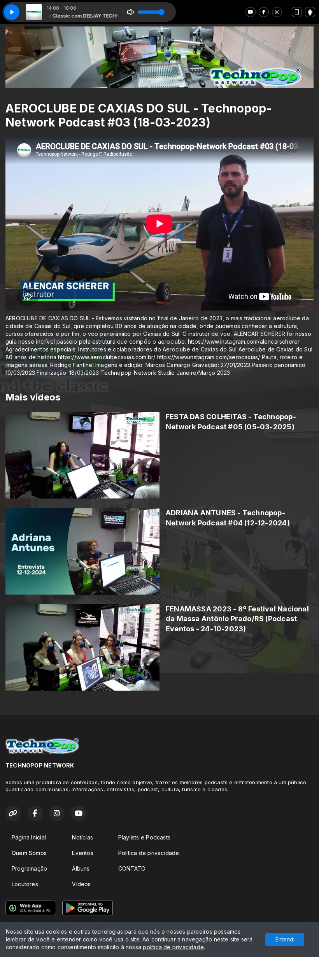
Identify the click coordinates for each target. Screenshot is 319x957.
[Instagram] (277, 12)
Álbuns (80, 868)
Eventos (82, 853)
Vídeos (81, 884)
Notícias (82, 837)
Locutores (25, 884)
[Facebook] (264, 12)
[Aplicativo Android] (310, 12)
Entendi (284, 939)
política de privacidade (173, 947)
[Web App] (297, 12)
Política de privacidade (148, 853)
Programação (29, 868)
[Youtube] (250, 12)
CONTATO (131, 868)
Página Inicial (29, 837)
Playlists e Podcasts (144, 837)
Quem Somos (29, 853)
